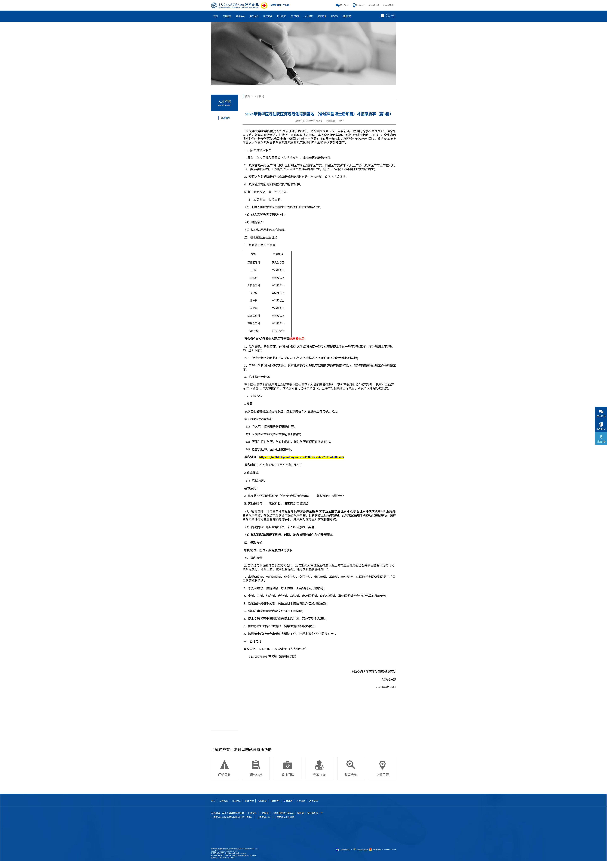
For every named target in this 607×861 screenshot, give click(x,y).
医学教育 (287, 800)
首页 (215, 16)
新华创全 (601, 428)
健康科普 (322, 16)
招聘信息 (225, 118)
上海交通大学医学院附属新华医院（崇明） (232, 817)
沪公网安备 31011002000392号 (384, 850)
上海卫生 (252, 813)
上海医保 (264, 813)
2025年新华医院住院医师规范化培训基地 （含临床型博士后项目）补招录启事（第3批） (319, 113)
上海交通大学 (263, 817)
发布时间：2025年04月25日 (309, 120)
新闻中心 (236, 800)
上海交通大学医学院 (284, 817)
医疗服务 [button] (267, 16)
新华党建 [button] (254, 16)
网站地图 (360, 5)
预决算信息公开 (315, 813)
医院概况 (223, 800)
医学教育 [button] (295, 16)
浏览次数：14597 (335, 120)
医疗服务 (262, 800)
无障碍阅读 (373, 4)
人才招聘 (308, 16)
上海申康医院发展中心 (283, 813)
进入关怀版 (388, 4)
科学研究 (275, 800)
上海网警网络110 (346, 850)
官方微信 (344, 5)
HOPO (334, 16)
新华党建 (249, 800)
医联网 (300, 813)
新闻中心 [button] (240, 16)
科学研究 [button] (281, 16)
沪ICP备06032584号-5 (250, 849)
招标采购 (347, 16)
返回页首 (601, 441)
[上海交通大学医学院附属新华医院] (250, 5)
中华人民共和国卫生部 (233, 813)
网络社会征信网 (362, 850)
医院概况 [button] (227, 16)
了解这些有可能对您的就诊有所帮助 (241, 749)
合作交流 (313, 800)
